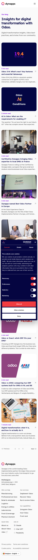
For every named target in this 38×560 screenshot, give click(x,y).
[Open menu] (35, 4)
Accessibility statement (21, 548)
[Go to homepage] (8, 3)
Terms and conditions (20, 544)
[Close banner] (35, 242)
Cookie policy (6, 548)
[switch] (33, 284)
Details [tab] (19, 247)
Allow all (19, 304)
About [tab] (31, 247)
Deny (19, 316)
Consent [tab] (7, 247)
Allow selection (19, 310)
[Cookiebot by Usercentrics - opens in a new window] (23, 242)
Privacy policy (6, 544)
